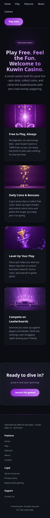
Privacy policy (10, 478)
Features (28, 3)
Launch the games (25, 392)
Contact (8, 11)
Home (7, 3)
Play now (14, 21)
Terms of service (12, 473)
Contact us (9, 496)
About (41, 3)
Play (17, 3)
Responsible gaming (14, 483)
